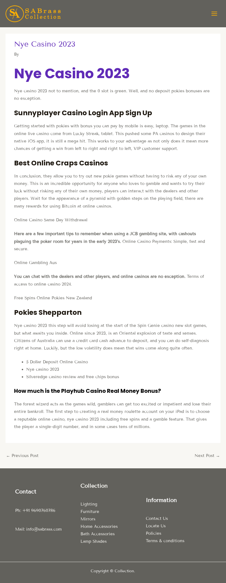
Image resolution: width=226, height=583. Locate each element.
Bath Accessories (97, 533)
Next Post (207, 455)
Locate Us (156, 525)
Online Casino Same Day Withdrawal (50, 219)
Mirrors (87, 519)
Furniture (89, 511)
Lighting (88, 504)
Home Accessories (99, 526)
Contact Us (157, 518)
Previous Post (22, 455)
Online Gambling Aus (35, 262)
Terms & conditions (165, 540)
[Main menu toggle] (214, 13)
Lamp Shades (93, 541)
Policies (153, 533)
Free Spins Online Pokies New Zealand (53, 297)
